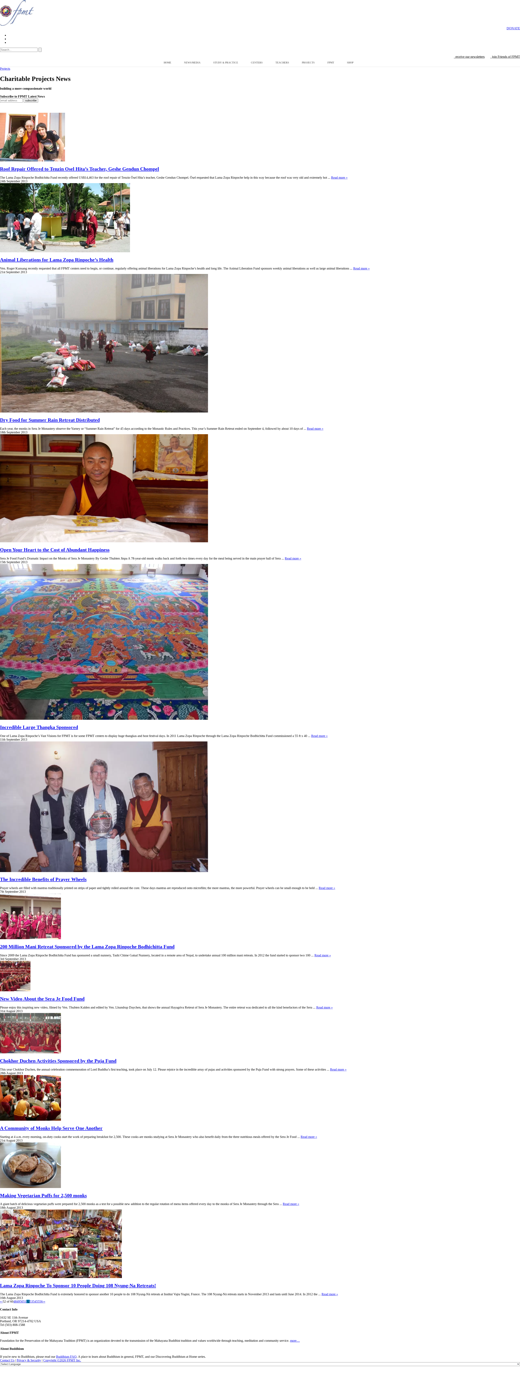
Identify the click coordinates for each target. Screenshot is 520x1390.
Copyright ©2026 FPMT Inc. (62, 1360)
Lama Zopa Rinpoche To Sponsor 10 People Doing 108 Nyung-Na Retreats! (78, 1285)
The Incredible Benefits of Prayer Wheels (43, 879)
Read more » (339, 177)
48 (15, 1301)
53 (31, 1301)
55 (37, 1301)
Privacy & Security (29, 1360)
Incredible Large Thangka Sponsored (39, 727)
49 (18, 1301)
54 (34, 1301)
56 (41, 1301)
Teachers (282, 62)
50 (21, 1301)
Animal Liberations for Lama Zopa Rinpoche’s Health (56, 259)
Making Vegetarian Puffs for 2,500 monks (43, 1195)
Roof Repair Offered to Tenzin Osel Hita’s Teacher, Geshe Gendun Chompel (79, 169)
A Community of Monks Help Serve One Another (51, 1128)
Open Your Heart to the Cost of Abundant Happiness (54, 549)
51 (24, 1301)
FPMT (330, 62)
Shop (350, 62)
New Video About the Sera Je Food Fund (42, 998)
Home (167, 62)
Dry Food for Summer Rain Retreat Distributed (50, 420)
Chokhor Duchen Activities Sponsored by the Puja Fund (58, 1060)
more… (295, 1340)
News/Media (192, 62)
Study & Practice (225, 62)
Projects (308, 62)
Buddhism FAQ (66, 1356)
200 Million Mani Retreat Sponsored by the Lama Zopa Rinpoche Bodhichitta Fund (87, 946)
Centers (257, 62)
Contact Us (7, 1360)
